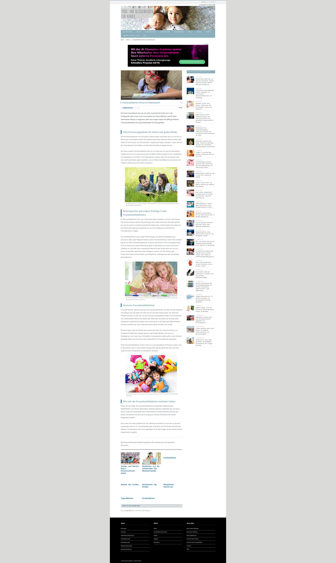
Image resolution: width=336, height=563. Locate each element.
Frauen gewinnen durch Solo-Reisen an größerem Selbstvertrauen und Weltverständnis (205, 331)
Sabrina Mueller (128, 108)
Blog (145, 35)
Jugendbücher (127, 498)
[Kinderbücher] (173, 454)
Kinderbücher (170, 458)
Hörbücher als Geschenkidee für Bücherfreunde (151, 468)
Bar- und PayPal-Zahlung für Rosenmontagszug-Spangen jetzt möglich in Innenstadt (205, 243)
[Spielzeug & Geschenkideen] (168, 17)
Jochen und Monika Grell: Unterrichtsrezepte (130, 469)
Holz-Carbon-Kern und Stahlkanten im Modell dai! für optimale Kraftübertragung (205, 274)
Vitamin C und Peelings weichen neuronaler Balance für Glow (205, 154)
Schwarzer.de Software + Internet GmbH (131, 561)
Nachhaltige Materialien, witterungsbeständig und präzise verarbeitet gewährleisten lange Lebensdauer (204, 287)
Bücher (138, 32)
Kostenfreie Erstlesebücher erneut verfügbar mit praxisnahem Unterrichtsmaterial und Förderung (205, 94)
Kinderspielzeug (150, 32)
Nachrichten (157, 542)
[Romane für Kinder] (130, 481)
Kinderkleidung (165, 32)
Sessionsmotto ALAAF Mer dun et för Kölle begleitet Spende (205, 175)
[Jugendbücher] (130, 495)
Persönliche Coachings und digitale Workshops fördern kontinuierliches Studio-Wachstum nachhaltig (205, 81)
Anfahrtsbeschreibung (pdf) (127, 535)
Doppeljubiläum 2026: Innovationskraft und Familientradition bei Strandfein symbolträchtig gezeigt (204, 118)
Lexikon (156, 535)
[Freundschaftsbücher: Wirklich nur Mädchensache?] (151, 85)
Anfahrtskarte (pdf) (125, 542)
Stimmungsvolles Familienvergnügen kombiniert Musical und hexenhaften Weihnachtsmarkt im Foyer (205, 131)
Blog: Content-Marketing (192, 528)
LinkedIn (189, 546)
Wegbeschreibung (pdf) (126, 546)
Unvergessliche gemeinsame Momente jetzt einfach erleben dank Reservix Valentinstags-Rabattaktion (205, 253)
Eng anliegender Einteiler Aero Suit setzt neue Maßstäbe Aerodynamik (204, 224)
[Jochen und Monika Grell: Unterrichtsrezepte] (130, 458)
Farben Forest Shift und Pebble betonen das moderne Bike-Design (205, 184)
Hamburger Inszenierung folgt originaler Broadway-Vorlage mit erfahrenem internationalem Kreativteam (205, 143)
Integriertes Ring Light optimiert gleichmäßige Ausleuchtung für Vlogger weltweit (204, 342)
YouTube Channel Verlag (192, 539)
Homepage (123, 528)
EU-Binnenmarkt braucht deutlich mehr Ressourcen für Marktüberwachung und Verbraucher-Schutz (204, 164)
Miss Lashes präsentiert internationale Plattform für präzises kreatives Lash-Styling (204, 195)
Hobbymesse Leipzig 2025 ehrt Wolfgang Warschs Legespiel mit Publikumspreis (204, 319)
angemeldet (128, 510)
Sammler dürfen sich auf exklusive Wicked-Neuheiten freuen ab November (205, 309)
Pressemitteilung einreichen (160, 532)
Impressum (123, 532)
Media (155, 528)
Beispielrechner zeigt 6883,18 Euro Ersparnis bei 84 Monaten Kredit (205, 233)
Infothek (199, 32)
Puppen (208, 32)
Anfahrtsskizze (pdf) (125, 539)
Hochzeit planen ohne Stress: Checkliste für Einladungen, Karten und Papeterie (204, 106)
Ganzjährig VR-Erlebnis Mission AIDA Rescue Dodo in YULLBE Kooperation (205, 214)
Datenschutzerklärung (126, 549)
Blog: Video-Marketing (192, 532)
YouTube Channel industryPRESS (194, 542)
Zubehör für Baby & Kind (131, 35)
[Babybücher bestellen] (173, 481)
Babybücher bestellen (169, 486)
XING (188, 549)
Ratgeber (156, 539)
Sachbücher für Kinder (149, 486)
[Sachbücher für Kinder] (151, 481)
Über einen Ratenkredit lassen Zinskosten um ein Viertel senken (204, 264)
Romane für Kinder (130, 485)
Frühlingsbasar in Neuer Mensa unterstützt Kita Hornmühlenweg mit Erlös (204, 205)
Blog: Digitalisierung (191, 535)
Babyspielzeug (127, 32)
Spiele (190, 32)
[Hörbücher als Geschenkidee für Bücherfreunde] (151, 458)
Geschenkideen (178, 32)
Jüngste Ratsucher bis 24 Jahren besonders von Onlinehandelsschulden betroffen (204, 299)
